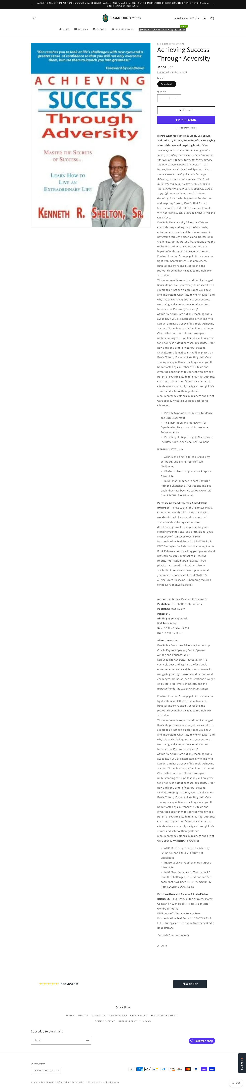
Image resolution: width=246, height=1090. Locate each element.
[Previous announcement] (32, 4)
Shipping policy (112, 1082)
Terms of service (95, 1082)
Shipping (161, 72)
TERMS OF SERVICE (105, 1021)
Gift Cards (145, 1021)
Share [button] (164, 945)
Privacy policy (78, 1082)
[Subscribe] (87, 1040)
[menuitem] (64, 29)
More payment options (186, 127)
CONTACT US (98, 1015)
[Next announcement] (214, 4)
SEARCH (70, 1015)
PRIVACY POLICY (139, 1015)
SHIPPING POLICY (127, 1021)
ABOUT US (82, 1015)
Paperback (167, 84)
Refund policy (63, 1082)
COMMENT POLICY (117, 1015)
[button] (34, 18)
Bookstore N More (45, 1082)
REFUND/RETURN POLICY (164, 1015)
